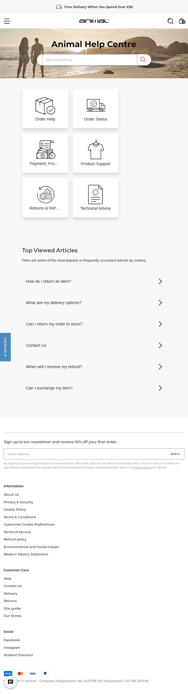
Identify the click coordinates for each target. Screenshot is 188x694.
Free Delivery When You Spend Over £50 (98, 7)
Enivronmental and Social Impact (31, 547)
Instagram (12, 648)
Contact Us (13, 586)
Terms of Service (17, 532)
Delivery (10, 593)
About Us (11, 495)
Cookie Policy (15, 509)
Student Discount (18, 655)
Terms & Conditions (20, 517)
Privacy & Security (18, 502)
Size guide (12, 608)
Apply (175, 454)
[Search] (143, 60)
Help (7, 578)
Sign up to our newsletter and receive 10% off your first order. (60, 442)
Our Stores (12, 616)
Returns (10, 601)
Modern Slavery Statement (26, 554)
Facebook (12, 640)
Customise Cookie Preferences (29, 524)
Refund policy (15, 539)
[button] (5, 347)
